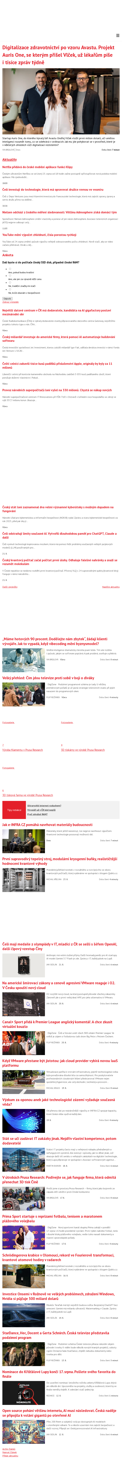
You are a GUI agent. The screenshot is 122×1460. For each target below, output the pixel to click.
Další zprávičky (9, 586)
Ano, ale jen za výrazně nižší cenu (25, 279)
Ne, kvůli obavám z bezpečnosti (24, 292)
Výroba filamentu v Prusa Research (22, 750)
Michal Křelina (53, 879)
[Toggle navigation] (118, 35)
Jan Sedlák (51, 964)
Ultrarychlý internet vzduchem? (44, 805)
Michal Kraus (53, 1088)
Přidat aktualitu (10, 1455)
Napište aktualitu (111, 586)
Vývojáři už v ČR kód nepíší (41, 809)
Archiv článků (8, 1448)
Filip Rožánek (53, 697)
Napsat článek (9, 1452)
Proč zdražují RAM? (37, 814)
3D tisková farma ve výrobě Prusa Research (27, 795)
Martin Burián (53, 1166)
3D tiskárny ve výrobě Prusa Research (83, 750)
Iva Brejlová (8, 149)
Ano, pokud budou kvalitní (21, 272)
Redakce (50, 1395)
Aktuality (9, 159)
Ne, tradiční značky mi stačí (22, 285)
